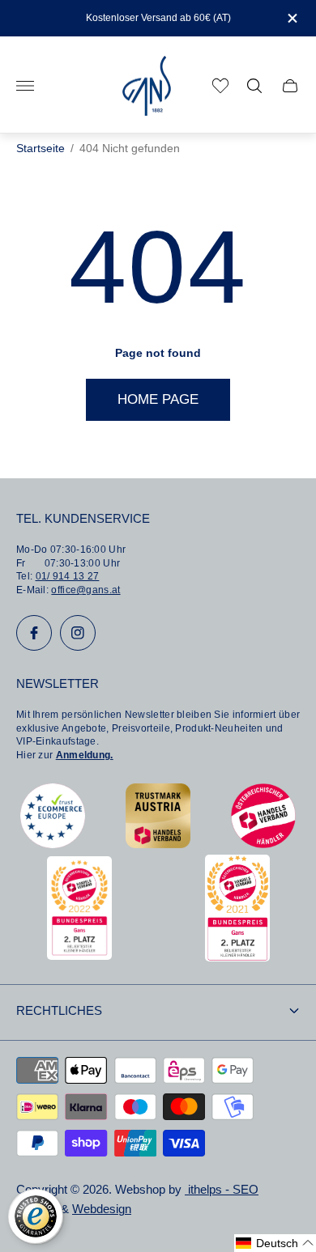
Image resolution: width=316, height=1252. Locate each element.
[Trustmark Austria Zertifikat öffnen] (158, 843)
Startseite (40, 148)
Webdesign (101, 1209)
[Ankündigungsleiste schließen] (291, 18)
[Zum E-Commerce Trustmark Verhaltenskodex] (52, 843)
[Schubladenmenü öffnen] (25, 86)
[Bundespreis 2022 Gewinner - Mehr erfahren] (79, 955)
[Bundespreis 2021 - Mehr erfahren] (237, 957)
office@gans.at (85, 590)
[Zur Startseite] (146, 86)
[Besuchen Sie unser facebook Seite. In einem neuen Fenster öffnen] (34, 633)
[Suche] (254, 86)
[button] (275, 1243)
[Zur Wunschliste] (220, 86)
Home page (158, 399)
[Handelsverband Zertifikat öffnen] (263, 843)
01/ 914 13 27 (68, 576)
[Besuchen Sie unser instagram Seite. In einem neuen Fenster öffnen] (78, 633)
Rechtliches (59, 1010)
